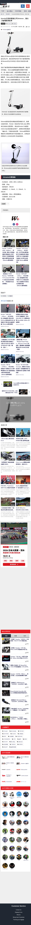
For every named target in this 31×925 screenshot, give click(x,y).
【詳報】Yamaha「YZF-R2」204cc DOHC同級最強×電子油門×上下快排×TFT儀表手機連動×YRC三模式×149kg (20, 648)
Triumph (6, 731)
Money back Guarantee (18, 917)
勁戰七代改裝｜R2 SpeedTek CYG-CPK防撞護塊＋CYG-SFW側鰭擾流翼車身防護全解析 (20, 666)
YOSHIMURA (7, 739)
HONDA (9, 23)
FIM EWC (21, 731)
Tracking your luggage (18, 919)
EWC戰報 (18, 11)
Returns (19, 914)
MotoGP (5, 747)
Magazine (15, 3)
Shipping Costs (18, 912)
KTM (14, 739)
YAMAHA (13, 744)
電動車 (15, 23)
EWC (5, 736)
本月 (25, 635)
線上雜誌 (9, 11)
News (9, 3)
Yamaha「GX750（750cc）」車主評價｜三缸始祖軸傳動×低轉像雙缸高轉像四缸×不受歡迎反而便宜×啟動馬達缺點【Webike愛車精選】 (20, 674)
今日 (6, 635)
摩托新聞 (3, 23)
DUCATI (5, 741)
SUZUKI (14, 733)
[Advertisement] (15, 582)
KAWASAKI (19, 736)
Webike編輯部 (7, 29)
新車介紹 (20, 741)
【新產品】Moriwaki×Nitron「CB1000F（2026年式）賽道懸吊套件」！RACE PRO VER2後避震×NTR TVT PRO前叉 (20, 700)
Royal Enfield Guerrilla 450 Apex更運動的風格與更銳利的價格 (19, 692)
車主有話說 (13, 731)
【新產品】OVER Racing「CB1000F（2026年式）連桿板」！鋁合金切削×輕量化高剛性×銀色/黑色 (20, 683)
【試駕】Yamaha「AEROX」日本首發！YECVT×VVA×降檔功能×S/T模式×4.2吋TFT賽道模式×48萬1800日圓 (20, 640)
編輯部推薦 (13, 747)
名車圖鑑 (11, 736)
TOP (2, 11)
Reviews (27, 3)
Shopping (3, 3)
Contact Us (18, 909)
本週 (15, 635)
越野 (20, 739)
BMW (25, 739)
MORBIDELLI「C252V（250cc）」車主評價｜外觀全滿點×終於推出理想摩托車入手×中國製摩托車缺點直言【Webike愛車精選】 (20, 718)
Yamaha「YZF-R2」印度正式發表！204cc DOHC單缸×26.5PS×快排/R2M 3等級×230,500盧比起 (19, 657)
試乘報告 (21, 733)
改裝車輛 (6, 744)
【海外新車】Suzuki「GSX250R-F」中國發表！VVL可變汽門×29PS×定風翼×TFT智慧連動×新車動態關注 (20, 709)
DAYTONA (6, 733)
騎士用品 (13, 741)
